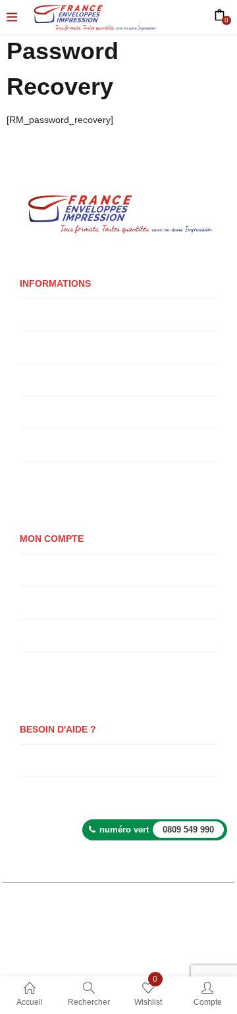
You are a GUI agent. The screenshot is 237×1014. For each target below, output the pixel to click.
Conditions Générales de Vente (79, 445)
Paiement (38, 668)
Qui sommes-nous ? (58, 315)
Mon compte (43, 570)
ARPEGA (62, 938)
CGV (151, 958)
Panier (32, 603)
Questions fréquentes (60, 760)
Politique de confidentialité (70, 413)
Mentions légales (120, 938)
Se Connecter (46, 635)
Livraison (37, 347)
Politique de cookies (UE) (68, 478)
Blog (28, 793)
